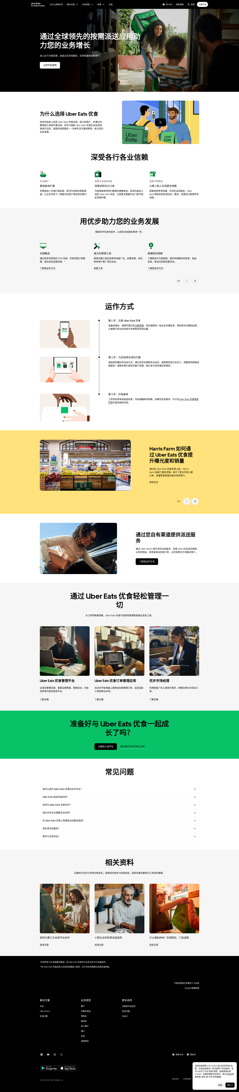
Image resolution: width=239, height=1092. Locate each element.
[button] (160, 122)
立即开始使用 (50, 65)
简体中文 (179, 1054)
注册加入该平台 (105, 746)
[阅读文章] (65, 908)
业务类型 (86, 4)
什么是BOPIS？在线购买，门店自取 (169, 937)
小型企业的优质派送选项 (108, 937)
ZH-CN (169, 4)
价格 (111, 4)
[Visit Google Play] (49, 1068)
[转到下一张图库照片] (195, 501)
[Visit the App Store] (68, 1068)
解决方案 (71, 4)
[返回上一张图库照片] (186, 501)
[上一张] (186, 280)
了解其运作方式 (147, 561)
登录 (193, 4)
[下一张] (195, 280)
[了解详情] (65, 651)
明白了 (230, 1085)
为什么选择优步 (56, 4)
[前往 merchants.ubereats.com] (38, 4)
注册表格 (139, 325)
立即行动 (202, 4)
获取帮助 (180, 4)
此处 (230, 1074)
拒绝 (220, 1085)
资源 (99, 4)
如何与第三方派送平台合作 (55, 937)
